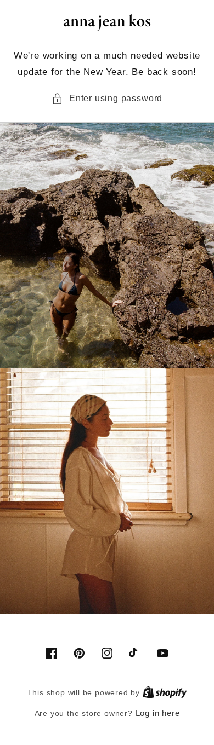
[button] (107, 98)
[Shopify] (165, 692)
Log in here (158, 713)
